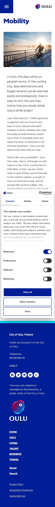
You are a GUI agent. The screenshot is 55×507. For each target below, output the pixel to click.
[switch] (47, 260)
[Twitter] (18, 374)
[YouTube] (30, 374)
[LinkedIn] (24, 374)
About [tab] (45, 201)
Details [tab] (27, 201)
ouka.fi (13, 365)
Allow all (27, 292)
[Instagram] (36, 374)
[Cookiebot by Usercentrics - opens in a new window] (39, 193)
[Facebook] (12, 374)
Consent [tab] (10, 201)
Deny (27, 311)
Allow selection (27, 302)
